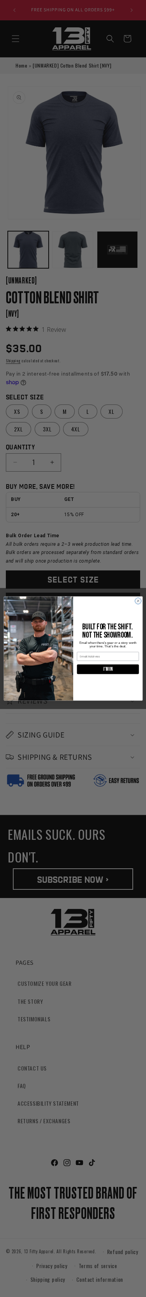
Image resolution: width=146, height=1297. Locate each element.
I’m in (108, 669)
